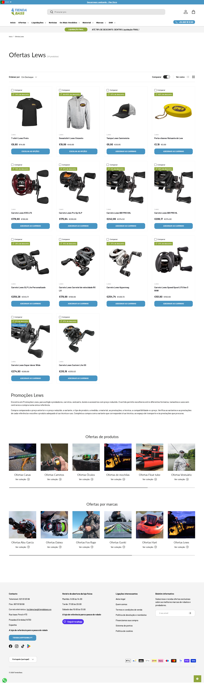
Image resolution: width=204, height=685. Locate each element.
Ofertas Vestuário (181, 474)
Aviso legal (120, 599)
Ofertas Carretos (54, 474)
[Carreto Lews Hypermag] (126, 261)
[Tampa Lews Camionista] (126, 112)
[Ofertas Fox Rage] (86, 524)
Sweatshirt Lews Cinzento (71, 138)
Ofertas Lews (19, 36)
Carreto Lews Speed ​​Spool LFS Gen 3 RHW (171, 289)
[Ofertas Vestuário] (181, 457)
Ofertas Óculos (86, 474)
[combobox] (106, 12)
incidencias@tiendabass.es (39, 609)
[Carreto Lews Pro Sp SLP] (78, 186)
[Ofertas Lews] (181, 524)
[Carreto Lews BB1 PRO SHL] (126, 186)
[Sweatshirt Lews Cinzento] (78, 112)
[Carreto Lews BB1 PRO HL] (173, 186)
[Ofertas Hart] (149, 524)
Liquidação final (76, 29)
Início (10, 36)
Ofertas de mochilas (117, 474)
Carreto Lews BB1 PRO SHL (119, 213)
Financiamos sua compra (127, 620)
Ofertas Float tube (149, 474)
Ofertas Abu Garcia (22, 542)
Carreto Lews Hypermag (118, 287)
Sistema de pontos (124, 625)
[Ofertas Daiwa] (54, 524)
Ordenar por (14, 77)
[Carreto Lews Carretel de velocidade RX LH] (78, 261)
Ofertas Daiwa (54, 542)
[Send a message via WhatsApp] (4, 680)
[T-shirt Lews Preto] (30, 112)
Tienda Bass (18, 672)
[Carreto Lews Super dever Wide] (30, 339)
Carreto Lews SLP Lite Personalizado (28, 287)
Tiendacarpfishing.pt (22, 637)
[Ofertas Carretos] (54, 457)
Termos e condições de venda (129, 609)
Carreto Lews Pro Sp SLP (70, 213)
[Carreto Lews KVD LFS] (30, 186)
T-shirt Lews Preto (20, 138)
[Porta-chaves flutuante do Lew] (173, 112)
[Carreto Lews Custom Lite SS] (78, 339)
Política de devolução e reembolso (131, 615)
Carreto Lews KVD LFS (21, 213)
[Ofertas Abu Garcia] (22, 524)
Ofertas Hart (149, 542)
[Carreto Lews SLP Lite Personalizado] (30, 261)
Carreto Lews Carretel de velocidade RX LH (77, 289)
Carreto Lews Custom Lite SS (72, 365)
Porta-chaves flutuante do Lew (168, 138)
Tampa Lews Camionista (118, 138)
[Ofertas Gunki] (118, 524)
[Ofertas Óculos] (86, 457)
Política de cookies (124, 631)
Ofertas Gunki (118, 542)
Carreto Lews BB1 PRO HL (165, 213)
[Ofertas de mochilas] (118, 457)
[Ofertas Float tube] (149, 457)
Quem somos (121, 604)
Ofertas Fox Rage (86, 542)
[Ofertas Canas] (22, 457)
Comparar (156, 77)
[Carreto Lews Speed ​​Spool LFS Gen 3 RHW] (173, 261)
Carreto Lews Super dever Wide (25, 365)
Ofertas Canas (22, 474)
